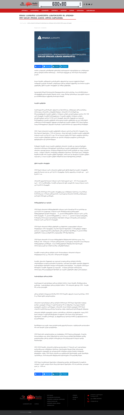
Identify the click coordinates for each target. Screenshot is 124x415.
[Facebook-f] (84, 4)
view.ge (29, 412)
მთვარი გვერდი (23, 23)
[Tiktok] (91, 4)
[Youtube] (89, 4)
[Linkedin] (86, 4)
